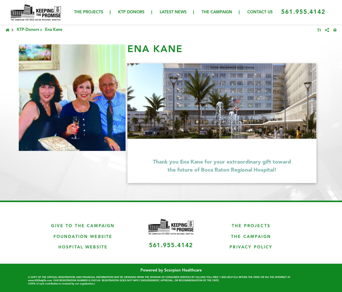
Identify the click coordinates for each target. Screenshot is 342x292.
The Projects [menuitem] (88, 12)
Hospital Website (83, 247)
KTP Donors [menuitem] (131, 12)
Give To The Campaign (83, 226)
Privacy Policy (251, 247)
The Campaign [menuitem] (217, 12)
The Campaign (251, 237)
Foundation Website (83, 237)
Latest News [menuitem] (173, 12)
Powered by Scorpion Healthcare (171, 270)
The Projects (251, 226)
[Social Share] (327, 30)
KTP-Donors (28, 30)
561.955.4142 (303, 12)
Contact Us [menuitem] (260, 12)
